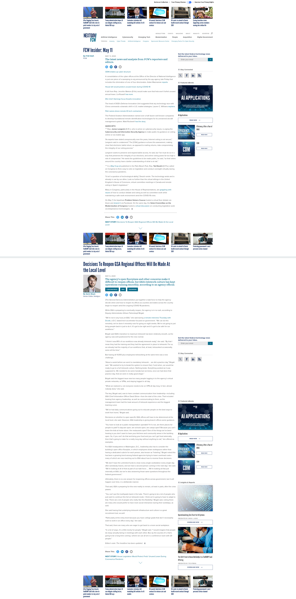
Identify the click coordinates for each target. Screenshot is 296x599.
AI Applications (183, 115)
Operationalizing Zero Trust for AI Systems (191, 515)
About (188, 33)
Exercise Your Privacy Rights (204, 2)
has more (129, 94)
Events (170, 33)
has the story (140, 121)
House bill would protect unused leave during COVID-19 (127, 86)
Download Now (193, 522)
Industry (111, 41)
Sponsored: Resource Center (160, 41)
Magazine (179, 33)
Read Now (193, 120)
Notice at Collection (161, 2)
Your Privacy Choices (178, 2)
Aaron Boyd (90, 294)
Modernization (161, 37)
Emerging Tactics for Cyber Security (183, 41)
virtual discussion (143, 206)
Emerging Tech (144, 37)
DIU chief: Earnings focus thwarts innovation (123, 99)
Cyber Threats (121, 41)
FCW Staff (90, 56)
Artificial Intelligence (109, 37)
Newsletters (160, 33)
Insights (196, 33)
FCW (85, 58)
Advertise (205, 33)
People (175, 37)
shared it (117, 203)
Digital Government (205, 37)
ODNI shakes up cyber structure (118, 71)
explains (171, 106)
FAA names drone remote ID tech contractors (123, 111)
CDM (197, 143)
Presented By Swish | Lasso (188, 518)
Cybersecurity (127, 37)
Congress (146, 41)
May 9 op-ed (116, 166)
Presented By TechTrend (187, 563)
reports (165, 82)
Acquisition (187, 37)
